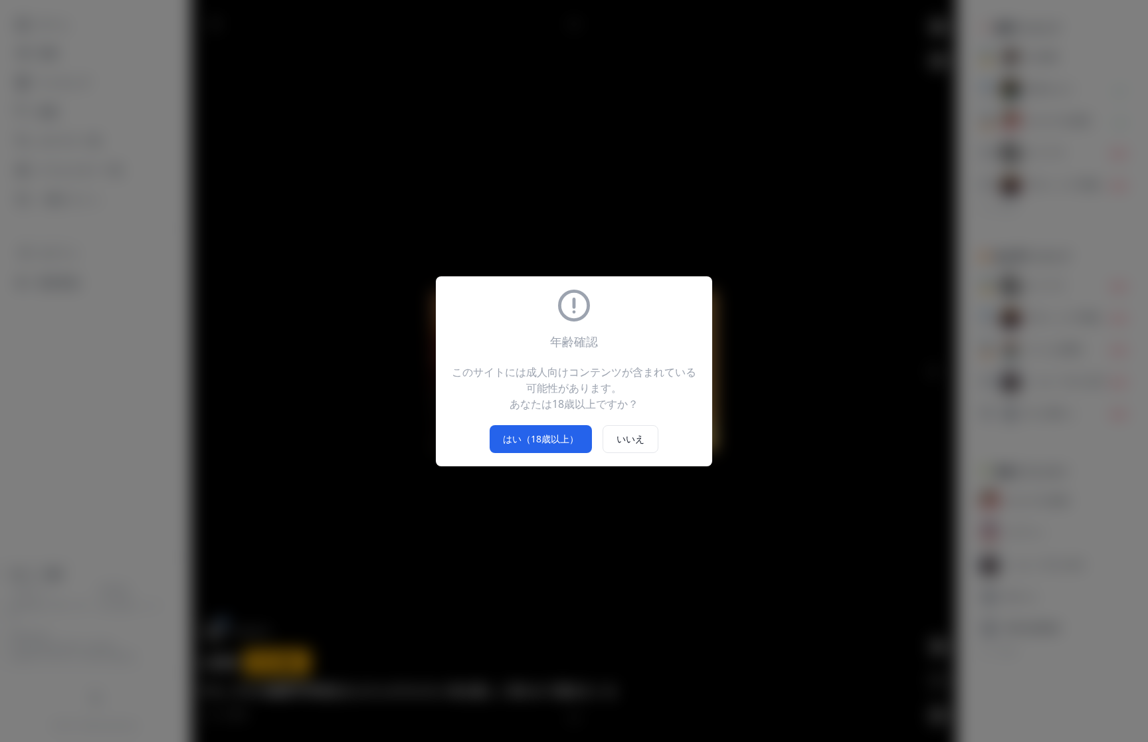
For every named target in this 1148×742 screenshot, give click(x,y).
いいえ (630, 438)
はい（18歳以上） (541, 438)
